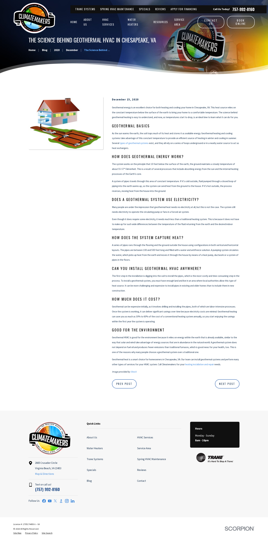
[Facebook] (44, 501)
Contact (141, 481)
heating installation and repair (199, 364)
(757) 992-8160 (47, 489)
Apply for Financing (184, 9)
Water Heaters (95, 448)
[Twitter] (55, 501)
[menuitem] (17, 533)
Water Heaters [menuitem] (133, 22)
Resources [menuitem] (161, 22)
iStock (133, 371)
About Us (92, 437)
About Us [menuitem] (88, 22)
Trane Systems (85, 9)
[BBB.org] (61, 501)
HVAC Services (145, 437)
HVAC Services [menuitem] (108, 22)
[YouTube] (50, 501)
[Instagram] (67, 501)
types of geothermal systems (134, 143)
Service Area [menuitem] (179, 22)
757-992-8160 (243, 9)
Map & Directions (44, 474)
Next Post (227, 384)
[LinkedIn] (72, 501)
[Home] (34, 18)
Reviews (160, 9)
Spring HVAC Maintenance (117, 9)
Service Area (144, 448)
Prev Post (124, 384)
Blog (89, 481)
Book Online (241, 21)
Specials (145, 9)
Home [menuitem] (73, 22)
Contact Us (211, 21)
